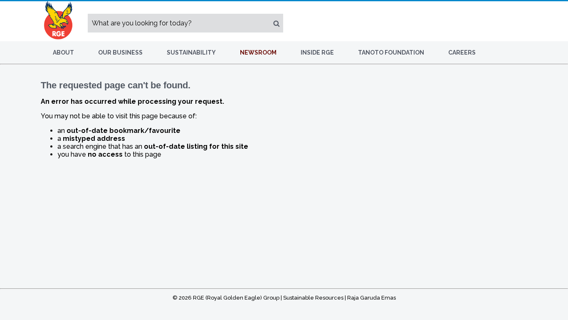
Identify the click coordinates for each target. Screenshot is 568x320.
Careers (462, 52)
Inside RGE (317, 52)
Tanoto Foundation (391, 52)
